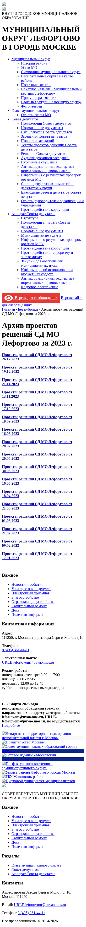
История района (34, 63)
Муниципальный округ (30, 59)
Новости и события (27, 584)
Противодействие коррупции (45, 209)
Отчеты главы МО (36, 115)
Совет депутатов (25, 119)
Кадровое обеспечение (39, 287)
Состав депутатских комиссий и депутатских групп (47, 186)
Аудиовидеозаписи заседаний (45, 158)
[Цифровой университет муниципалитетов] (38, 781)
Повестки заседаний (37, 141)
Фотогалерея (31, 106)
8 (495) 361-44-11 (15, 650)
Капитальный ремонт (29, 606)
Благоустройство (25, 597)
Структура (29, 218)
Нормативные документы (42, 128)
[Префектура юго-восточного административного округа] (43, 768)
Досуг (16, 610)
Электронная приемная (30, 593)
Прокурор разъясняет (38, 98)
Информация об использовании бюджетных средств (47, 272)
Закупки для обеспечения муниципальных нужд (42, 263)
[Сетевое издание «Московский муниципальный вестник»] (43, 759)
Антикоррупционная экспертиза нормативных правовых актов (47, 168)
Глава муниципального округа (36, 110)
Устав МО (29, 67)
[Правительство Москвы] (23, 742)
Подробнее (11, 725)
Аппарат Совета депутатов (33, 214)
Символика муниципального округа (51, 72)
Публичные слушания (39, 162)
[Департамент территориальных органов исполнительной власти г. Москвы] (43, 738)
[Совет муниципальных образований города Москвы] (43, 751)
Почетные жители (36, 85)
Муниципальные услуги (41, 235)
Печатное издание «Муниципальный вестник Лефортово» (51, 91)
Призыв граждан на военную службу (51, 102)
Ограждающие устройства (32, 602)
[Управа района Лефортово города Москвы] (38, 772)
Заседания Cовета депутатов (44, 136)
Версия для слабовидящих (35, 298)
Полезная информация (29, 615)
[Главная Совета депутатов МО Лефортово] (4, 9)
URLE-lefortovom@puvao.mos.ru (28, 662)
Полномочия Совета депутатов (46, 123)
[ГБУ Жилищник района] (23, 777)
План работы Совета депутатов (46, 132)
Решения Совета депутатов (43, 154)
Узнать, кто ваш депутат (31, 589)
